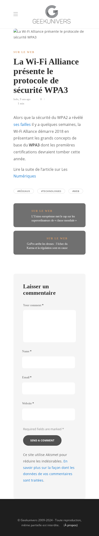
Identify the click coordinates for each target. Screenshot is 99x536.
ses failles (22, 124)
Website (28, 403)
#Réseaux (23, 191)
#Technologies (51, 191)
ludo (16, 99)
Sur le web (23, 52)
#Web (75, 191)
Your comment (33, 305)
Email (26, 377)
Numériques (24, 176)
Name (26, 351)
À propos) (71, 525)
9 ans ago (25, 99)
